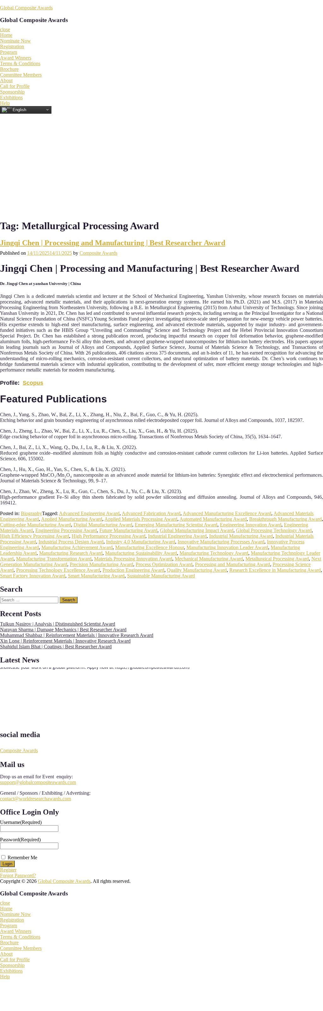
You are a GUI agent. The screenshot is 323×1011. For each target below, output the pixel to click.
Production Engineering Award (133, 570)
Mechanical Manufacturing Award (209, 558)
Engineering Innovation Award (250, 524)
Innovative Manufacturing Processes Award (221, 541)
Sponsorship (12, 91)
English (18, 109)
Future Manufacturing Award (128, 530)
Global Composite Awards (26, 7)
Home (6, 35)
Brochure (9, 69)
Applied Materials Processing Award (140, 519)
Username (21, 822)
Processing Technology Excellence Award (58, 570)
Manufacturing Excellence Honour (149, 547)
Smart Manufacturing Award (96, 575)
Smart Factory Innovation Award (32, 575)
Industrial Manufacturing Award (241, 536)
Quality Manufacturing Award (197, 570)
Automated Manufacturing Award (213, 519)
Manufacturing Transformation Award (53, 558)
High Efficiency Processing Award (34, 536)
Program (8, 52)
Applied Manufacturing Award (71, 519)
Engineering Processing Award (66, 530)
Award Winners (15, 57)
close (5, 29)
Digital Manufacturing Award (102, 524)
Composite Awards (98, 253)
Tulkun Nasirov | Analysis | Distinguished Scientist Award (57, 624)
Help (5, 103)
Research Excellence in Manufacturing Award (275, 570)
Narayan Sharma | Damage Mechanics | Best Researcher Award (63, 629)
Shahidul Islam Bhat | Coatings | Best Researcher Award (56, 646)
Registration (12, 46)
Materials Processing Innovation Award (133, 558)
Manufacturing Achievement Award (77, 547)
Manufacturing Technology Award (213, 553)
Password (20, 839)
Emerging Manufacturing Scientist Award (176, 524)
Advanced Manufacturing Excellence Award (227, 513)
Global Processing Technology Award (274, 530)
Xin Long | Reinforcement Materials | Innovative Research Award (65, 641)
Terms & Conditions (20, 63)
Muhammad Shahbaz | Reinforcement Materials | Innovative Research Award (76, 635)
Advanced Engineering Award (89, 513)
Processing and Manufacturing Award (232, 564)
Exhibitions (11, 97)
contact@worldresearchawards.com (35, 798)
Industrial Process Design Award (70, 541)
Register (8, 869)
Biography (31, 513)
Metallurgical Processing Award (277, 558)
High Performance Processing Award (108, 536)
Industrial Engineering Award (177, 536)
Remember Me (22, 857)
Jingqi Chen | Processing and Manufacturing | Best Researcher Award (112, 243)
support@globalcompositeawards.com (38, 782)
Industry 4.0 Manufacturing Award (140, 541)
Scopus (33, 383)
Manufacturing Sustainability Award (141, 553)
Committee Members (21, 74)
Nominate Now (15, 40)
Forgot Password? (18, 875)
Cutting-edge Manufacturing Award (35, 524)
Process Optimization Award (164, 564)
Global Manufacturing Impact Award (196, 530)
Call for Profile (15, 86)
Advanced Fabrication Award (151, 513)
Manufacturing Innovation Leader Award (227, 547)
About (6, 80)
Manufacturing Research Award (71, 553)
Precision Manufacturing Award (101, 564)
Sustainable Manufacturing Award (161, 575)
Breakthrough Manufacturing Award (285, 519)
